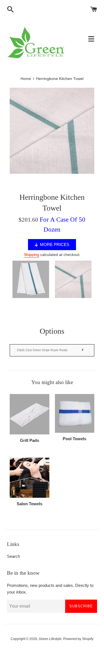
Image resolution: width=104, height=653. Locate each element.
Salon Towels (29, 503)
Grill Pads (29, 440)
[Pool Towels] (75, 413)
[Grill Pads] (29, 414)
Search (13, 556)
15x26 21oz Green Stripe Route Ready (42, 350)
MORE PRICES (54, 244)
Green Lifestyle (50, 639)
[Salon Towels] (29, 478)
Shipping (31, 254)
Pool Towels (74, 438)
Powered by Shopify (78, 639)
